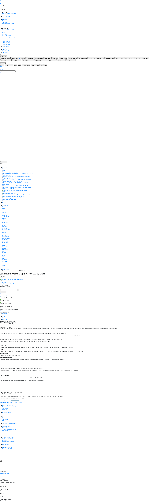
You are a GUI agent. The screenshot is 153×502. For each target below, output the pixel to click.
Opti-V (3, 420)
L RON (41, 65)
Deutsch (41, 58)
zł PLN (37, 65)
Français (85, 58)
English (65, 58)
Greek (93, 58)
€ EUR (15, 65)
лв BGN (2, 65)
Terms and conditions (7, 15)
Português (8, 60)
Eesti (56, 58)
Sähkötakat (5, 167)
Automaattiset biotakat (7, 447)
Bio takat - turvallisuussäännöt (9, 13)
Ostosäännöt (5, 19)
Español (75, 58)
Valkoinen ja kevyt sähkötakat (9, 429)
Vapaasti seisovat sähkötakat (9, 422)
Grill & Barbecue (6, 203)
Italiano (102, 58)
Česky (16, 58)
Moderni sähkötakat (6, 430)
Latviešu (112, 58)
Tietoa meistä (5, 17)
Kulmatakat (4, 440)
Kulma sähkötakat (6, 425)
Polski (146, 58)
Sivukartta (4, 414)
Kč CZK (6, 65)
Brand (3, 315)
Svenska (63, 60)
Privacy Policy (5, 409)
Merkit (3, 208)
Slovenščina (43, 60)
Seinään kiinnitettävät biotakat (9, 438)
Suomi (53, 60)
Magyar (131, 58)
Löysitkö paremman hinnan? (7, 283)
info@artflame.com (4, 473)
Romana (19, 60)
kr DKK (11, 65)
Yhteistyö (4, 22)
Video (3, 316)
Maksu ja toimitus (6, 317)
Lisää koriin (3, 292)
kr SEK (45, 65)
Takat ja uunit (5, 205)
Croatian (22, 58)
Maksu (1, 166)
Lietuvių (121, 58)
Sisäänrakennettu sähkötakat (8, 426)
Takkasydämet (5, 427)
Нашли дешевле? (4, 282)
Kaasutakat (4, 202)
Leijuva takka (5, 443)
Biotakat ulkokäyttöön (7, 448)
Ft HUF (28, 65)
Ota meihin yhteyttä (6, 412)
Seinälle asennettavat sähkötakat (9, 423)
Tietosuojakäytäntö (6, 16)
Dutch (49, 58)
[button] (1, 66)
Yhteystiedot (5, 52)
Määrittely (4, 313)
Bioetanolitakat (5, 184)
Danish (31, 58)
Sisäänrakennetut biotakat (8, 441)
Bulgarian (8, 58)
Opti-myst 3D (5, 419)
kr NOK (32, 65)
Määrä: (1, 288)
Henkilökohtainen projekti (8, 23)
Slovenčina (30, 60)
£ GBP (19, 65)
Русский (73, 60)
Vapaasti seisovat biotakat (8, 437)
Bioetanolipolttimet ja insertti (9, 446)
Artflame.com (5, 269)
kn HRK (24, 65)
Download (4, 319)
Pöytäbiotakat (5, 444)
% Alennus (4, 206)
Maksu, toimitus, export (7, 20)
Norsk (138, 58)
